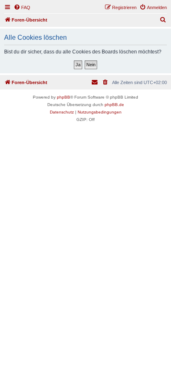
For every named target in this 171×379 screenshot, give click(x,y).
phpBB (63, 97)
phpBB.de (114, 104)
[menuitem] (22, 7)
